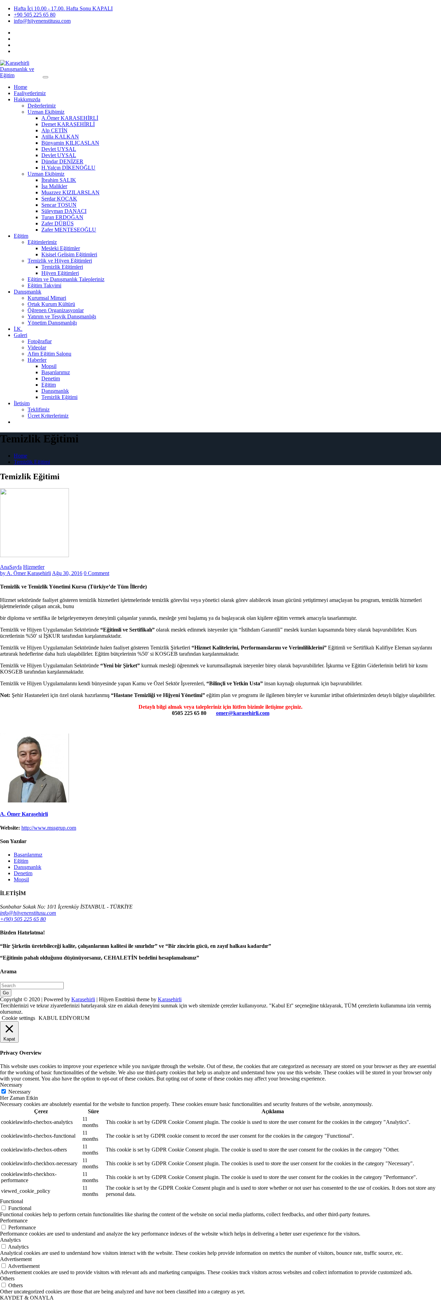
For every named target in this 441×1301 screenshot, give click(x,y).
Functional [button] (11, 1201)
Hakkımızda (27, 99)
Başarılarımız (55, 372)
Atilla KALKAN (60, 137)
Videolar (37, 347)
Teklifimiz (39, 409)
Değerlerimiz (42, 106)
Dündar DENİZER (62, 161)
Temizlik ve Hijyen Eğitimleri (60, 261)
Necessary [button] (11, 1085)
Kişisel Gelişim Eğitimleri (69, 254)
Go (6, 992)
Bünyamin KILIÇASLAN (70, 143)
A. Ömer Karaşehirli (25, 573)
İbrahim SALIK (58, 180)
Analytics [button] (10, 1240)
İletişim (22, 403)
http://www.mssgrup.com (48, 828)
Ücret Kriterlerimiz (48, 416)
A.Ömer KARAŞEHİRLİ (69, 118)
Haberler (37, 360)
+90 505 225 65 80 (34, 15)
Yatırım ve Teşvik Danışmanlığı (62, 316)
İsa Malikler (54, 186)
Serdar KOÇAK (59, 199)
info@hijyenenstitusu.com (42, 21)
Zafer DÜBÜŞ (57, 223)
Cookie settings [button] (18, 1018)
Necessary (19, 1092)
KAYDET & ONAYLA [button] (27, 1298)
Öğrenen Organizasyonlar (56, 310)
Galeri (20, 335)
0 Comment (96, 573)
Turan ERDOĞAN (62, 217)
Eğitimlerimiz (42, 242)
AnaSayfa (11, 567)
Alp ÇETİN (54, 130)
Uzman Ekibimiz (46, 112)
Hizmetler (33, 567)
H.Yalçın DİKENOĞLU (68, 168)
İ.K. (18, 329)
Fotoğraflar (40, 341)
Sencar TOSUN (58, 205)
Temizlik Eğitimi (59, 397)
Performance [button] (14, 1220)
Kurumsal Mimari (47, 298)
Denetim (50, 378)
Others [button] (7, 1278)
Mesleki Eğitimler (60, 248)
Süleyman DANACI (63, 211)
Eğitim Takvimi (44, 285)
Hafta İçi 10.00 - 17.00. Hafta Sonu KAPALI (63, 8)
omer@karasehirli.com (242, 713)
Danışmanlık (27, 292)
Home (20, 87)
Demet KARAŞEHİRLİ (68, 124)
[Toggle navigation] (45, 77)
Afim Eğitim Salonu (49, 354)
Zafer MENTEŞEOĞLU (68, 230)
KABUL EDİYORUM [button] (64, 1018)
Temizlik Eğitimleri (62, 267)
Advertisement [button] (16, 1259)
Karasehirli (83, 999)
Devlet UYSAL (58, 149)
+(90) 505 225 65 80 (23, 919)
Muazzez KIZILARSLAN (70, 192)
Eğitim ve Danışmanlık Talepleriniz (66, 279)
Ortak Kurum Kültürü (51, 304)
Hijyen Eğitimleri (60, 273)
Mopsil (49, 366)
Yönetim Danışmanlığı (52, 323)
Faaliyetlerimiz (30, 93)
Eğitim (21, 236)
